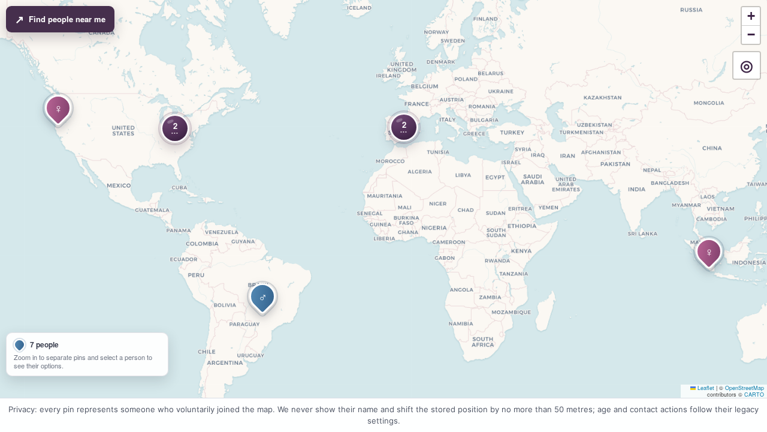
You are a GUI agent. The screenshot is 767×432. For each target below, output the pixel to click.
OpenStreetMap (744, 388)
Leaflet (705, 388)
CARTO (754, 394)
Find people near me (60, 19)
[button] (403, 127)
